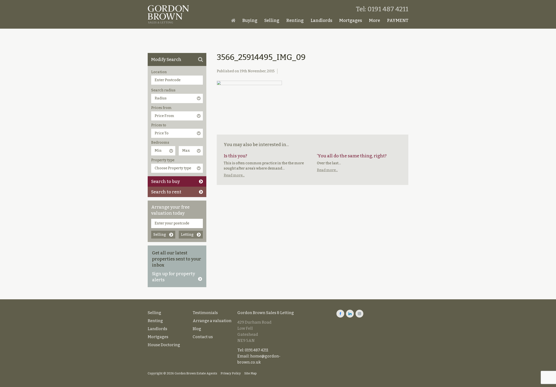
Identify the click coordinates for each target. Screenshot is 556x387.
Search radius (163, 90)
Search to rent (166, 191)
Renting (295, 20)
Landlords (321, 20)
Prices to (158, 125)
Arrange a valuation (212, 320)
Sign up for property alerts (173, 276)
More (374, 20)
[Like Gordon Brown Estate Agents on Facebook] (340, 314)
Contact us (203, 336)
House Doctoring (164, 345)
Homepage (233, 20)
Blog (197, 328)
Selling (271, 20)
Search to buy (165, 181)
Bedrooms (160, 142)
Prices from (161, 108)
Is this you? (235, 155)
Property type (162, 160)
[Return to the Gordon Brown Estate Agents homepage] (168, 14)
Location (159, 72)
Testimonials (205, 312)
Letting (187, 234)
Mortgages (350, 20)
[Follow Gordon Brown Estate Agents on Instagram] (359, 314)
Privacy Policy (231, 373)
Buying (249, 20)
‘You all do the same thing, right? (352, 155)
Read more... (234, 175)
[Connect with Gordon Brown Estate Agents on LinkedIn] (350, 314)
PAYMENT (397, 20)
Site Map (250, 373)
